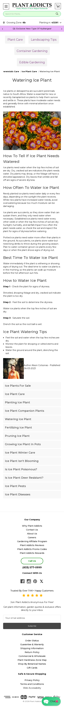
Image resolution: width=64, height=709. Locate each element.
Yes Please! (32, 361)
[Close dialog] (58, 339)
